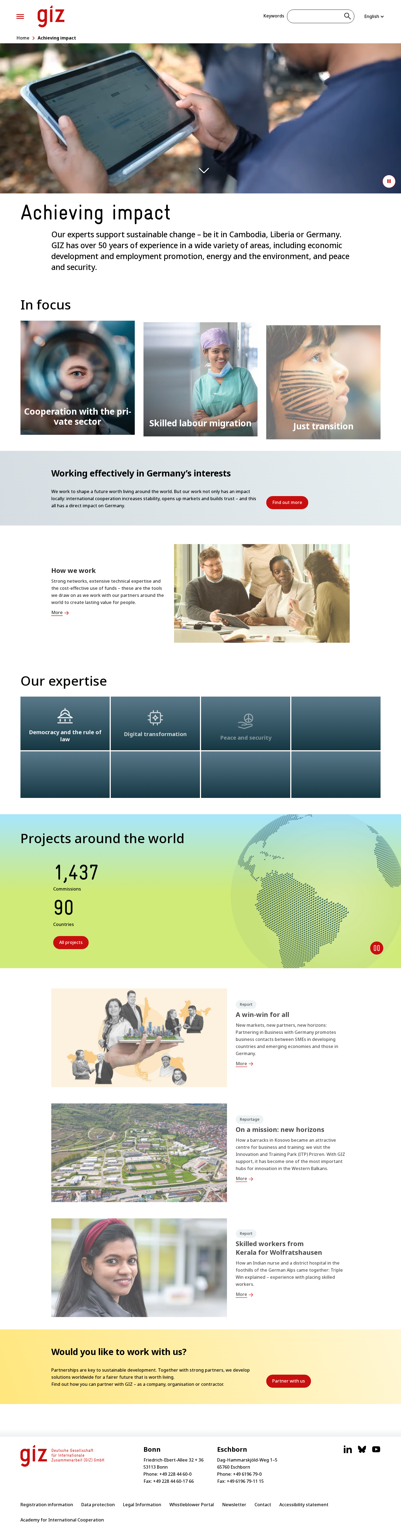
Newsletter (234, 1505)
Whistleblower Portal (191, 1505)
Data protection (98, 1505)
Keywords (273, 16)
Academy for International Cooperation (62, 1520)
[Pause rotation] (376, 948)
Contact (263, 1505)
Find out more (290, 504)
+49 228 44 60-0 (175, 1474)
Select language (374, 16)
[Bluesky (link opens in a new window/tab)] (362, 1452)
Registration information (46, 1505)
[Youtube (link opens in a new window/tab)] (376, 1452)
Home (22, 38)
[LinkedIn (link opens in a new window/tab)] (347, 1452)
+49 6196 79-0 (247, 1474)
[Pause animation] (389, 181)
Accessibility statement (303, 1505)
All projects (71, 942)
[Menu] (20, 16)
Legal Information (142, 1505)
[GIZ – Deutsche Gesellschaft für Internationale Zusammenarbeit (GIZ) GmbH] (51, 16)
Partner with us (291, 1383)
